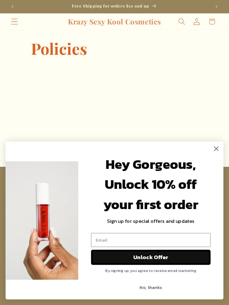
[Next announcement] (216, 6)
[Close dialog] (216, 149)
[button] (14, 21)
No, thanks (151, 287)
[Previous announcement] (12, 6)
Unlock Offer (150, 257)
